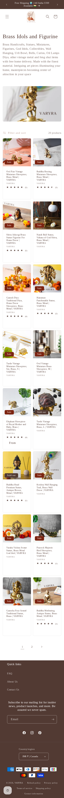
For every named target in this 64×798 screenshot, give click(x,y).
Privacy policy (51, 783)
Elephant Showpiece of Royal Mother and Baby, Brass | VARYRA (16, 425)
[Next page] (42, 647)
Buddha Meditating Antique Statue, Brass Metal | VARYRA (47, 613)
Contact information (33, 794)
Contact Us (13, 689)
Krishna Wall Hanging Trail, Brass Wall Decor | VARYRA (47, 487)
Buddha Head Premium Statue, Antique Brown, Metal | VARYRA (14, 488)
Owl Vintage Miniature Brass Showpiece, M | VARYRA (44, 367)
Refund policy (34, 783)
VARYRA (19, 783)
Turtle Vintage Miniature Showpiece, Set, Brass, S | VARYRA (16, 367)
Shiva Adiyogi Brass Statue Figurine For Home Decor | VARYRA (16, 239)
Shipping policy (43, 788)
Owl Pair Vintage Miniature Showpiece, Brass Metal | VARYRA (16, 175)
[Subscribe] (53, 719)
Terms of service (24, 788)
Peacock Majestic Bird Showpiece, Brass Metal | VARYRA (45, 551)
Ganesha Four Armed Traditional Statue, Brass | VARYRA (16, 613)
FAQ (9, 673)
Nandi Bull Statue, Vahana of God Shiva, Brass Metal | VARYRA (47, 239)
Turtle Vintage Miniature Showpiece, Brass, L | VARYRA (47, 424)
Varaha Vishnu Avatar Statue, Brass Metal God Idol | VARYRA (16, 550)
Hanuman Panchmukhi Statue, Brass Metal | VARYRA (46, 301)
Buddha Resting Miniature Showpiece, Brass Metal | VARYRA (47, 175)
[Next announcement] (57, 4)
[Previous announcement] (6, 4)
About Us (12, 681)
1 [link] (22, 646)
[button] (7, 17)
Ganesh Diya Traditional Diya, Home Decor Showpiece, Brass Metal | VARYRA (14, 303)
